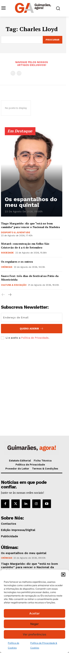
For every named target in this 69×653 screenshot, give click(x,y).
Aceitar (34, 613)
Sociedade (7, 252)
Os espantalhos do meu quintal (31, 202)
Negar (34, 624)
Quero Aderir (29, 328)
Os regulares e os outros (17, 261)
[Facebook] (5, 503)
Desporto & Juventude (15, 232)
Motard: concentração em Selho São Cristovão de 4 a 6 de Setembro (25, 245)
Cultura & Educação (13, 285)
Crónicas (6, 267)
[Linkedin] (26, 503)
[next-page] (9, 294)
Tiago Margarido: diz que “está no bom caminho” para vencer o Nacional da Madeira (30, 225)
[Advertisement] (34, 381)
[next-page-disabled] (19, 73)
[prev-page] (13, 73)
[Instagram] (36, 503)
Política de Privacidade (34, 337)
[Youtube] (47, 503)
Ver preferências (34, 634)
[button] (63, 574)
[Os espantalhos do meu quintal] (31, 174)
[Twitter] (15, 503)
